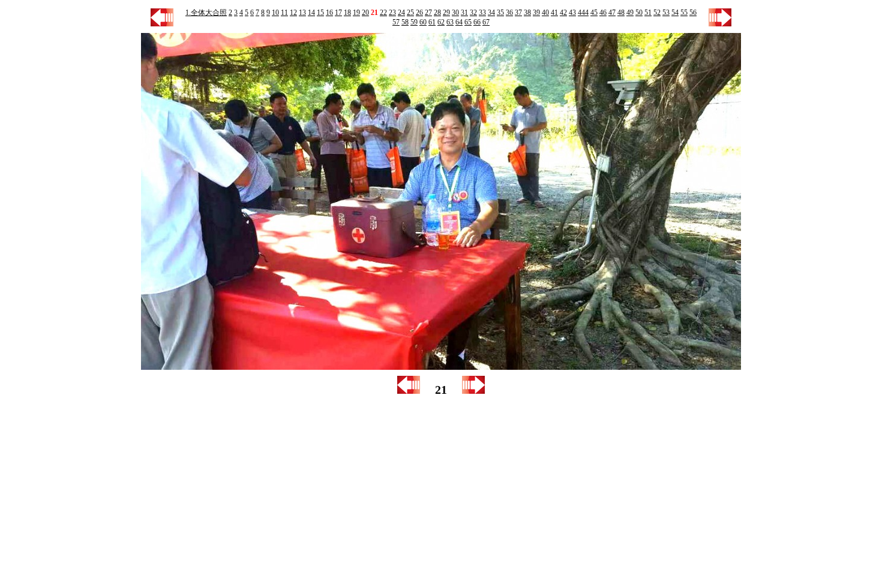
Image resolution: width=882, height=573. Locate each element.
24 (401, 12)
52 (657, 12)
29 (446, 12)
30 (455, 12)
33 (482, 12)
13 (302, 12)
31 (464, 12)
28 (437, 12)
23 (392, 12)
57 (396, 22)
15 (320, 12)
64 (459, 22)
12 (293, 12)
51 (648, 12)
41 (554, 12)
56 (693, 12)
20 (365, 12)
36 (509, 12)
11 (284, 12)
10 (275, 12)
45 (594, 12)
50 (639, 12)
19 (356, 12)
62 (441, 22)
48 (621, 12)
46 (603, 12)
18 (347, 12)
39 (536, 12)
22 (383, 12)
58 (405, 22)
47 (612, 12)
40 (545, 12)
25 (410, 12)
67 (486, 22)
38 (527, 12)
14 (311, 12)
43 (572, 12)
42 (563, 12)
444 (583, 12)
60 (423, 22)
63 (450, 22)
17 (338, 12)
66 (477, 22)
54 (675, 12)
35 (500, 12)
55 (684, 12)
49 (630, 12)
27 (428, 12)
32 (473, 12)
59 (414, 22)
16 (329, 12)
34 (491, 12)
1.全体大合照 (206, 12)
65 (468, 22)
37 (518, 12)
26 (419, 12)
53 (666, 12)
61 (432, 22)
